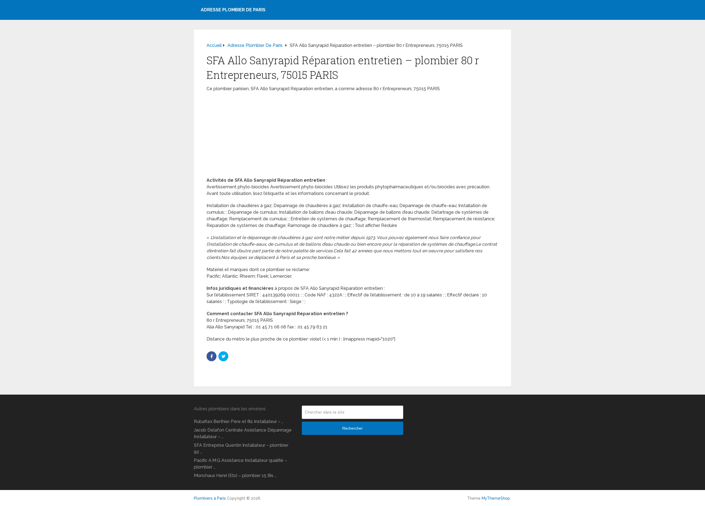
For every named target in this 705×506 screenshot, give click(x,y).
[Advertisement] (352, 136)
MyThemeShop (496, 498)
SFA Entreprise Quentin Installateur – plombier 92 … (241, 448)
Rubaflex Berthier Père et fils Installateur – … (238, 421)
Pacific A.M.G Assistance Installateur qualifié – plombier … (240, 464)
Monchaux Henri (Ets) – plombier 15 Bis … (235, 475)
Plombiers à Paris (210, 498)
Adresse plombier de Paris (233, 9)
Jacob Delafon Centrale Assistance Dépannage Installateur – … (243, 433)
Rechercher (352, 428)
